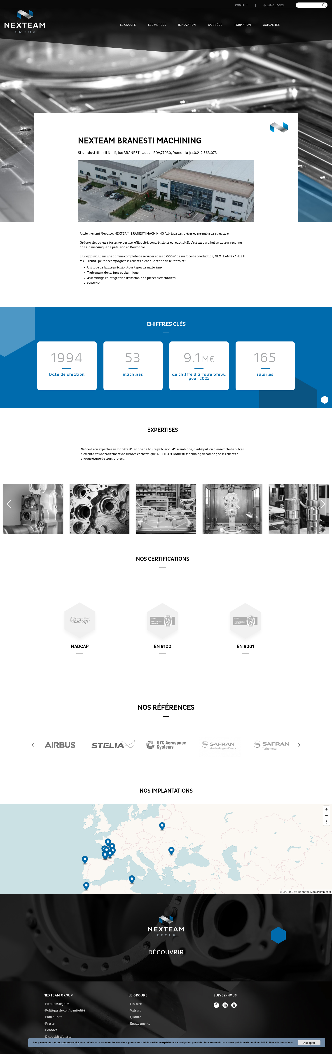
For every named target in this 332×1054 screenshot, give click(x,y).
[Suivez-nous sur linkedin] (225, 1005)
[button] (9, 504)
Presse (49, 1024)
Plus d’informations (281, 1042)
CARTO (287, 892)
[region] (166, 849)
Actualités (271, 25)
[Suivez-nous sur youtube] (234, 1005)
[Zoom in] (326, 809)
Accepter (309, 1043)
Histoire (136, 1004)
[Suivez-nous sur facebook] (216, 1005)
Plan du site (53, 1017)
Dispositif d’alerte (58, 1037)
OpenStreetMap (306, 892)
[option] (33, 509)
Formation (242, 25)
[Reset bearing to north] (326, 822)
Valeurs (135, 1010)
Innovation (187, 25)
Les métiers (157, 25)
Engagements (140, 1024)
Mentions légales (57, 1004)
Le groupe (128, 25)
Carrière (215, 25)
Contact (241, 5)
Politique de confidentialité (65, 1010)
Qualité (135, 1017)
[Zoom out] (326, 815)
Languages (275, 5)
